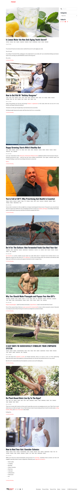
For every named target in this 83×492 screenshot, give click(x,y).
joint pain (40, 149)
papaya (13, 300)
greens (25, 400)
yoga (35, 99)
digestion (16, 97)
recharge (27, 453)
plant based (54, 400)
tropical (31, 300)
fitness (23, 97)
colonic (28, 451)
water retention (40, 453)
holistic (32, 149)
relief (11, 99)
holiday (29, 97)
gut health (7, 453)
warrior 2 (10, 352)
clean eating (12, 298)
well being (7, 202)
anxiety (7, 97)
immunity (44, 298)
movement (52, 97)
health (26, 97)
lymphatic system (42, 350)
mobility (49, 97)
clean (7, 400)
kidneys (40, 97)
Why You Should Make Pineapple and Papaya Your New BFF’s (30, 296)
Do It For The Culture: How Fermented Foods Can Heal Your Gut (31, 247)
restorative (54, 350)
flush (54, 451)
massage (46, 97)
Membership (33, 2)
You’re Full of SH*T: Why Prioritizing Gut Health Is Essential (30, 199)
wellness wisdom (16, 202)
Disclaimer (38, 489)
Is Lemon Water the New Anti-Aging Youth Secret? (26, 39)
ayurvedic (11, 350)
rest (13, 99)
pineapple (24, 300)
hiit (36, 298)
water (29, 99)
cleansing (18, 451)
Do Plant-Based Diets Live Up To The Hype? (23, 398)
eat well (19, 400)
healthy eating (32, 400)
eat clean (17, 149)
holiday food (33, 97)
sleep (16, 99)
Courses (46, 2)
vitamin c (25, 99)
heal (28, 298)
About (50, 2)
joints (7, 300)
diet (12, 400)
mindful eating (44, 400)
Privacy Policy (45, 489)
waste (36, 453)
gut (20, 149)
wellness (32, 99)
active (7, 149)
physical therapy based (18, 300)
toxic (30, 453)
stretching (19, 99)
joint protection (49, 298)
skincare (28, 300)
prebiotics (47, 149)
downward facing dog (20, 350)
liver (43, 97)
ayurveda (7, 350)
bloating (7, 451)
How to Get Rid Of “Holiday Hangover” (22, 95)
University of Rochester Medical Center (28, 155)
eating (22, 400)
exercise (20, 97)
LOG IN (75, 2)
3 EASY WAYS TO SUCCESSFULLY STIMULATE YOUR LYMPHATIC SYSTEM (31, 347)
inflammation (36, 149)
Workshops (40, 2)
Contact (55, 2)
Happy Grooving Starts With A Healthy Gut (23, 147)
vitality (33, 453)
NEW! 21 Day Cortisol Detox (64, 2)
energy (29, 350)
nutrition (48, 400)
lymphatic (38, 350)
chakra (10, 97)
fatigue (51, 451)
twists (22, 99)
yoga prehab (15, 151)
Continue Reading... (10, 60)
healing (23, 149)
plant (51, 400)
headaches (11, 453)
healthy (29, 149)
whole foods (8, 151)
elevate (26, 350)
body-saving (8, 298)
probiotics (51, 149)
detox (13, 97)
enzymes (23, 298)
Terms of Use (53, 489)
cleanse (16, 298)
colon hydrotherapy (23, 451)
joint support (54, 298)
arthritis (10, 149)
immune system (40, 298)
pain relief (7, 99)
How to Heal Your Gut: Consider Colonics (22, 449)
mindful (39, 400)
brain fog (11, 451)
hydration (36, 400)
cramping (31, 451)
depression (35, 451)
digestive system (47, 451)
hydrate (37, 97)
